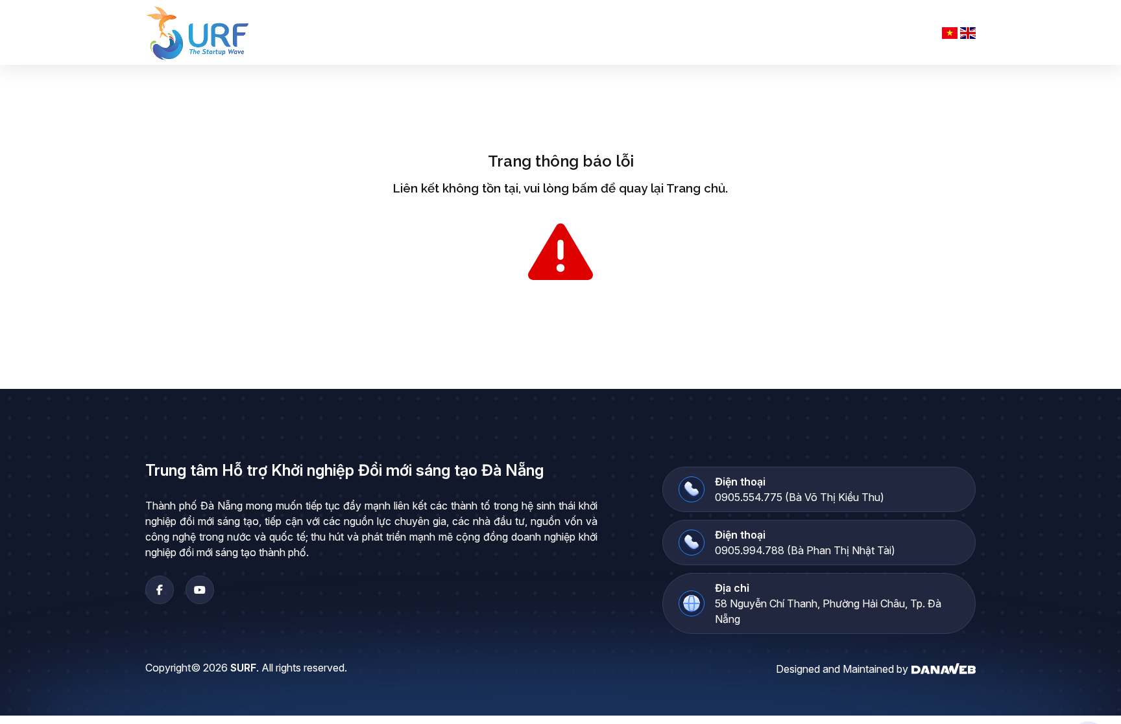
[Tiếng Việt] (950, 32)
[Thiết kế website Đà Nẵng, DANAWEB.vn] (943, 667)
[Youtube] (199, 590)
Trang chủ (695, 188)
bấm (584, 188)
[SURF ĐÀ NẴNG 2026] (197, 32)
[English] (968, 32)
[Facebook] (159, 590)
